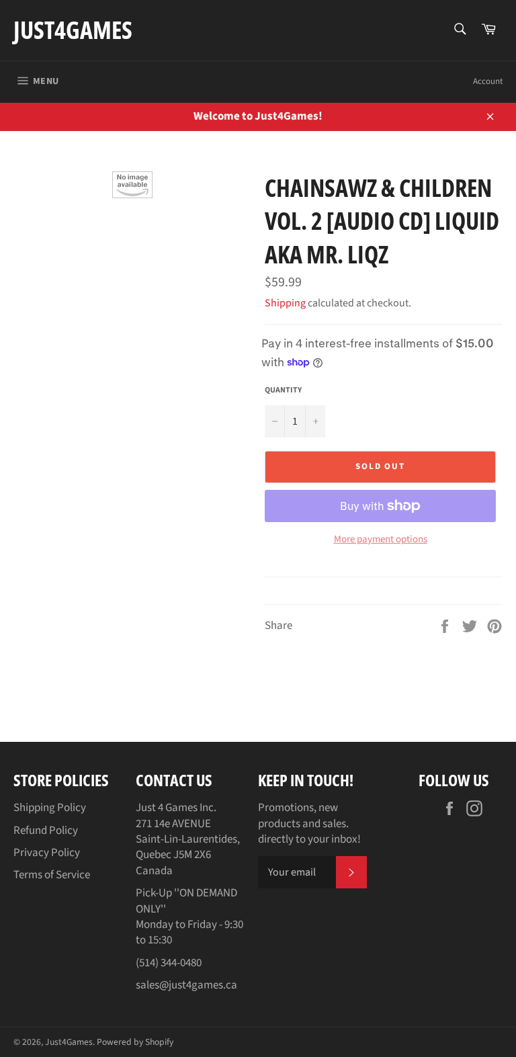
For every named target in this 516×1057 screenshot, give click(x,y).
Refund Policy (45, 830)
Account (488, 81)
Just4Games (72, 29)
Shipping (285, 303)
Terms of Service (51, 875)
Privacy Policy (46, 853)
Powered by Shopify (135, 1041)
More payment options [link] (380, 539)
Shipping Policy (49, 808)
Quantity (283, 390)
